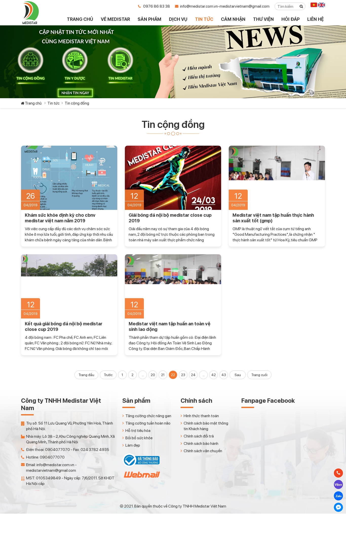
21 (163, 375)
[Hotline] (338, 473)
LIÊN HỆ (315, 19)
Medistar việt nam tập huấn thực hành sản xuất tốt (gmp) (273, 217)
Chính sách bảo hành (201, 443)
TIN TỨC (204, 19)
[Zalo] (338, 496)
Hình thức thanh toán (201, 415)
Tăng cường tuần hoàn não (147, 423)
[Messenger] (338, 507)
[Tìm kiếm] (301, 6)
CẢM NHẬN (233, 19)
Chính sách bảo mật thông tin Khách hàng (206, 426)
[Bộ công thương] (141, 465)
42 (213, 375)
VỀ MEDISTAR (115, 19)
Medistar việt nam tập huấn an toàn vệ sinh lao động (169, 326)
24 (193, 375)
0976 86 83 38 (156, 6)
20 (153, 375)
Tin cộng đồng (77, 103)
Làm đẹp (132, 445)
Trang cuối (259, 375)
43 (223, 375)
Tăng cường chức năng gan (148, 415)
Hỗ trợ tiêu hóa (137, 430)
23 (183, 375)
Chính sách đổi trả (199, 436)
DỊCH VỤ (178, 19)
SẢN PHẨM (149, 19)
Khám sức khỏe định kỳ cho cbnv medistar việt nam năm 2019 (60, 217)
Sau (238, 375)
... (143, 375)
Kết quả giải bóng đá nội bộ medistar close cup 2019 (63, 326)
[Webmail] (141, 479)
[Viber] (338, 484)
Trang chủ (33, 103)
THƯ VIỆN (263, 19)
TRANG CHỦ (80, 19)
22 (173, 375)
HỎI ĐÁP (290, 19)
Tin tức (53, 103)
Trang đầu (86, 375)
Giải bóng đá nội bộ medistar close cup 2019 (170, 217)
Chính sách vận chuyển (203, 450)
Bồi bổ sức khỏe (138, 437)
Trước (108, 375)
